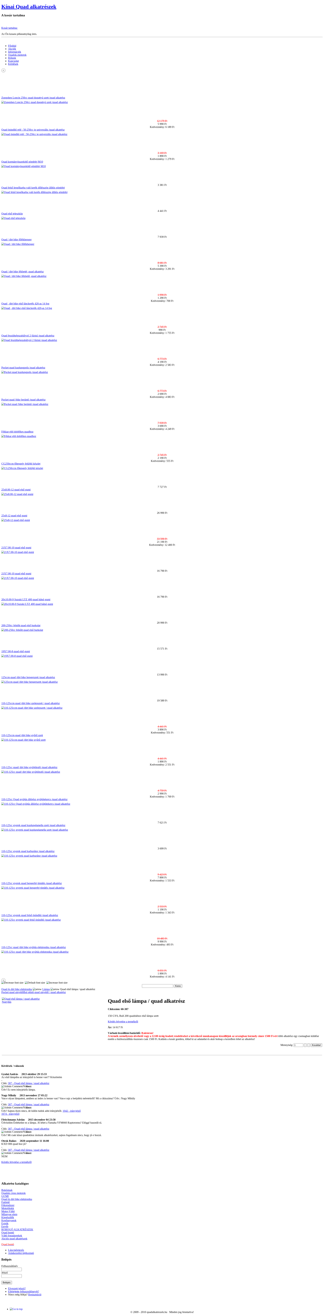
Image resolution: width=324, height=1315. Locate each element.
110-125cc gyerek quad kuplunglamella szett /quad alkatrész (33, 825)
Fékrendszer (7, 1205)
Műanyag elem (9, 1214)
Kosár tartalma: (9, 27)
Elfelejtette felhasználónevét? (23, 1291)
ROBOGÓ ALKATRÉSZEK (17, 1229)
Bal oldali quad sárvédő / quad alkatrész (44, 992)
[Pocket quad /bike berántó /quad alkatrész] (24, 404)
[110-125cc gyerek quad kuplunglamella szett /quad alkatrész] (34, 829)
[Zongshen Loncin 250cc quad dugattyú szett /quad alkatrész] (34, 102)
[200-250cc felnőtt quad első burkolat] (22, 630)
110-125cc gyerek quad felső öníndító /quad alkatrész (29, 915)
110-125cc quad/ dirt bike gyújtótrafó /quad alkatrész (29, 767)
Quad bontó (7, 1232)
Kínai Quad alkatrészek (28, 7)
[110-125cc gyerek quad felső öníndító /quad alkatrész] (31, 919)
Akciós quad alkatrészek (14, 1238)
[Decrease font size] (12, 982)
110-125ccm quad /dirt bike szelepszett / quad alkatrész (30, 703)
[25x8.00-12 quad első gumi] (17, 494)
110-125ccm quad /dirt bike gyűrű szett (22, 735)
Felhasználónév (9, 1266)
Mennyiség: (287, 1045)
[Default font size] (35, 982)
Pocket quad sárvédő (12, 992)
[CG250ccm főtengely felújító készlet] (22, 468)
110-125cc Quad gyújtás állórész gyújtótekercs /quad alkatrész (34, 799)
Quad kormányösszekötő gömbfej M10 (22, 161)
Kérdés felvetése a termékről (123, 1021)
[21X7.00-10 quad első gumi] (17, 552)
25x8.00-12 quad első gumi (16, 489)
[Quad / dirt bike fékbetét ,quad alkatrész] (23, 276)
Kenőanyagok (8, 1220)
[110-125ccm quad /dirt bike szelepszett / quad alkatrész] (31, 707)
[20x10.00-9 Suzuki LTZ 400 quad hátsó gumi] (27, 604)
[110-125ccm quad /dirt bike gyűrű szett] (23, 739)
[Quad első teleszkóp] (13, 218)
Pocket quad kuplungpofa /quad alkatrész (23, 367)
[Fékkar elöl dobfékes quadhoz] (18, 436)
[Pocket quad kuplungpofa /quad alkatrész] (24, 372)
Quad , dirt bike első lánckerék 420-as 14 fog (25, 303)
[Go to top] (16, 1309)
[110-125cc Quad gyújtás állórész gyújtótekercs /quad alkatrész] (35, 803)
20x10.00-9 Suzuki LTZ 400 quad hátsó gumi (25, 599)
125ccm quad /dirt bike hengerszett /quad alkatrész (28, 677)
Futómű (5, 1202)
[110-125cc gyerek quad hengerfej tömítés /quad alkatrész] (32, 887)
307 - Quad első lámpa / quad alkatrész (28, 1083)
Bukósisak (6, 1190)
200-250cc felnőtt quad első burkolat (20, 625)
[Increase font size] (57, 982)
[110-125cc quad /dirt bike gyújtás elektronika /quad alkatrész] (35, 951)
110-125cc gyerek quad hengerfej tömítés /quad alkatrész (31, 883)
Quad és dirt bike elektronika (16, 989)
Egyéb (4, 1226)
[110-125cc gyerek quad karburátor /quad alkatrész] (29, 855)
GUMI (5, 1196)
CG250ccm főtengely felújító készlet (20, 463)
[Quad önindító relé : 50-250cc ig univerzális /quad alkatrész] (34, 134)
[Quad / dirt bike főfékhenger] (17, 244)
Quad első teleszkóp (12, 213)
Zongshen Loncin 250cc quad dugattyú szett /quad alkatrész (33, 97)
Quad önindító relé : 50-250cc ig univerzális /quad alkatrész (33, 129)
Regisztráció (34, 1294)
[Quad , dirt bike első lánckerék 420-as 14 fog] (26, 308)
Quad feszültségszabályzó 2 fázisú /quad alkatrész (27, 335)
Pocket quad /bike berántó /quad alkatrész (23, 399)
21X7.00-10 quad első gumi (16, 547)
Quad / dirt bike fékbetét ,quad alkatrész (22, 271)
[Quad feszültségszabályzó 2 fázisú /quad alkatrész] (29, 340)
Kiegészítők (7, 1217)
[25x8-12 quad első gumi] (15, 520)
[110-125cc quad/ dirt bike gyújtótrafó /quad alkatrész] (30, 771)
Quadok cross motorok (13, 1193)
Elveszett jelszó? (17, 1288)
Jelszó (4, 1272)
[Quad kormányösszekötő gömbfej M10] (23, 166)
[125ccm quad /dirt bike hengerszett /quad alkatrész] (29, 681)
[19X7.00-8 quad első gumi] (17, 655)
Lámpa (46, 989)
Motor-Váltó (8, 1211)
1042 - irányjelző (72, 1110)
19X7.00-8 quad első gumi (15, 651)
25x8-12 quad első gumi (14, 515)
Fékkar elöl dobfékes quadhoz (17, 431)
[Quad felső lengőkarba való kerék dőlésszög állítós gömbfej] (34, 192)
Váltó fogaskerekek (11, 1235)
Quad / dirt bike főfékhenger (16, 239)
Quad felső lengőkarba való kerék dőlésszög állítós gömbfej (33, 187)
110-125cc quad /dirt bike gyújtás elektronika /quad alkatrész (33, 947)
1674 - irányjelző (10, 1113)
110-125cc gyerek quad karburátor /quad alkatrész (28, 851)
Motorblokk (7, 1208)
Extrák (4, 1223)
